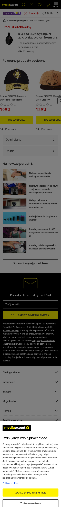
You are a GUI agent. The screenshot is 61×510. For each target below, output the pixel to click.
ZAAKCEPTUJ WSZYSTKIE (30, 492)
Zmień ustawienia (30, 503)
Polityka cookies (10, 483)
